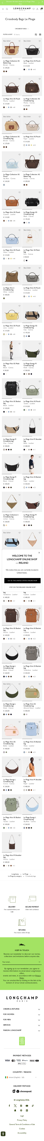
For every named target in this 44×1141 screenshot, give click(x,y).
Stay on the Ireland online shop (22, 587)
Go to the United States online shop (22, 580)
